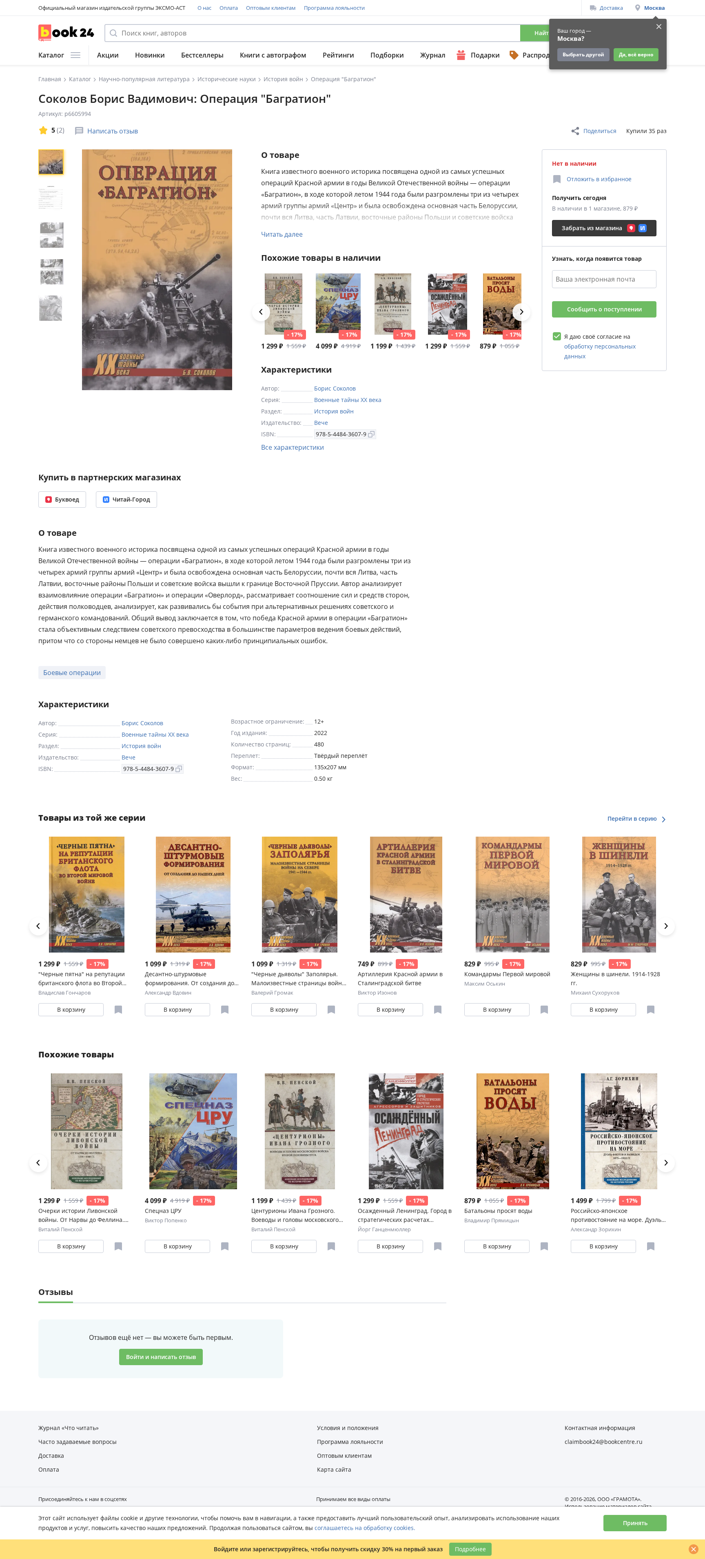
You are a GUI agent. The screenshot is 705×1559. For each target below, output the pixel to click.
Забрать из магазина (592, 228)
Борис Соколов (335, 388)
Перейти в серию (632, 818)
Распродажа (543, 55)
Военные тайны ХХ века (347, 400)
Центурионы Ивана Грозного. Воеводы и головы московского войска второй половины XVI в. (295, 1215)
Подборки (387, 55)
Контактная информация (600, 1428)
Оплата (228, 7)
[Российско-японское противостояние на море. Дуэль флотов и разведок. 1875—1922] (619, 1131)
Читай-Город (131, 499)
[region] (52, 269)
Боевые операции (72, 672)
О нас (204, 7)
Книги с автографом (273, 55)
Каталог (51, 55)
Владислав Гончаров (64, 992)
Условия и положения (348, 1428)
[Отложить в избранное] (118, 1009)
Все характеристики (292, 447)
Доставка (611, 7)
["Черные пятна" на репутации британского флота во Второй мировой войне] (86, 895)
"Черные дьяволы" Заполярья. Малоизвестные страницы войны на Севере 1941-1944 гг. (298, 979)
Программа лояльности (334, 7)
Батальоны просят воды (498, 1211)
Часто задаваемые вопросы (77, 1442)
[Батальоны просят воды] (502, 304)
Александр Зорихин (596, 1229)
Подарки (485, 55)
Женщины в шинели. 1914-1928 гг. (615, 978)
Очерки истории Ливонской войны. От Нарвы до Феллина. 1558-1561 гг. (81, 1215)
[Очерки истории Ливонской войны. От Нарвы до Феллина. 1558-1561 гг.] (283, 304)
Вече (321, 422)
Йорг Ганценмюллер (384, 1229)
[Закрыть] (693, 1549)
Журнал (433, 55)
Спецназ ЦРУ (163, 1211)
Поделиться (599, 131)
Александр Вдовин (168, 992)
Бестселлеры (202, 55)
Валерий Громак (272, 992)
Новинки (150, 55)
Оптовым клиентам (271, 7)
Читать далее (282, 234)
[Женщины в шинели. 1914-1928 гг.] (619, 895)
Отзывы (55, 1291)
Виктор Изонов (377, 992)
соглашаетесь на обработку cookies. (365, 1528)
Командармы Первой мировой (507, 974)
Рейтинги (338, 55)
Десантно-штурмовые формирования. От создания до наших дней (189, 979)
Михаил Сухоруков (595, 992)
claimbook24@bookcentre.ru (604, 1442)
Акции (108, 55)
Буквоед (67, 499)
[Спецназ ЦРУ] (338, 304)
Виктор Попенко (166, 1220)
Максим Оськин (484, 983)
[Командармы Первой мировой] (512, 895)
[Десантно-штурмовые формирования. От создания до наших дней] (193, 895)
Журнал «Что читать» (68, 1428)
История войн (334, 411)
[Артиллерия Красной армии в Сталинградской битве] (406, 895)
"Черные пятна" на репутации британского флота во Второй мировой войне (81, 979)
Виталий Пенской (60, 1229)
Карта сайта (334, 1469)
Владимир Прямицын (491, 1220)
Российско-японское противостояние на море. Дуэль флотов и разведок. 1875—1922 (616, 1215)
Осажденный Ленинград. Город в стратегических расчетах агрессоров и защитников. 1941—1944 (405, 1215)
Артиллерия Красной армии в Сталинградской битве (400, 978)
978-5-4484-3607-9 (341, 434)
